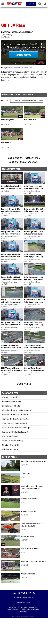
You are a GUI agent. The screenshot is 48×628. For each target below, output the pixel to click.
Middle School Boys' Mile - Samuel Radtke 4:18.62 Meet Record (32, 487)
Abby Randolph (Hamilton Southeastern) (16, 419)
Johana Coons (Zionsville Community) (15, 423)
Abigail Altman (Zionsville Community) (15, 415)
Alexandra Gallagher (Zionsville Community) (17, 410)
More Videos (24, 383)
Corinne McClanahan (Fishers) (12, 441)
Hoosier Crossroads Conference (17, 32)
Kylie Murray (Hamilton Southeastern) (15, 432)
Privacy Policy (22, 607)
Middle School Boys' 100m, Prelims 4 (33, 561)
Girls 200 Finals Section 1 (29, 574)
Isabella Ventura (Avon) (10, 449)
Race (30, 68)
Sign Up (31, 4)
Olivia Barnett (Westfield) (10, 445)
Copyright (22, 597)
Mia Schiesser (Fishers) (10, 436)
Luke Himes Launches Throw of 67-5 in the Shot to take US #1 (33, 525)
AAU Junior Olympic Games (32, 191)
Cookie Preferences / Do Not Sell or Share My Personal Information (23, 610)
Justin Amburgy (6, 35)
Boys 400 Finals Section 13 (30, 549)
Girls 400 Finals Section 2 (29, 511)
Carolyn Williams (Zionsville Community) (16, 428)
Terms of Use (33, 607)
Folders (4, 100)
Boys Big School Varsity (29, 499)
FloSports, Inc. (29, 597)
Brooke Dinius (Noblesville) (11, 406)
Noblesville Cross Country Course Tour (34, 461)
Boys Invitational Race (28, 536)
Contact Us (12, 607)
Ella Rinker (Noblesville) (10, 397)
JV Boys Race (25, 474)
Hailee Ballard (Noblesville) (11, 402)
